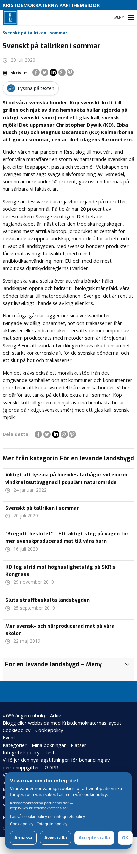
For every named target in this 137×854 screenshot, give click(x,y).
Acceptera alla (94, 838)
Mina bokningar (49, 745)
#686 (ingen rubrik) (24, 715)
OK (125, 838)
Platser (78, 745)
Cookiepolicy (16, 730)
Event (9, 737)
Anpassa (23, 838)
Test (49, 752)
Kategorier (15, 745)
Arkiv (55, 715)
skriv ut (19, 73)
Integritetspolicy (21, 752)
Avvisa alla (55, 838)
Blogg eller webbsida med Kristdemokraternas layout (62, 722)
